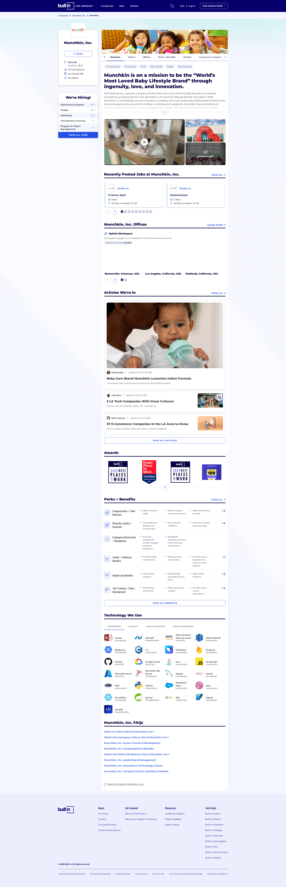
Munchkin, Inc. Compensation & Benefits (129, 748)
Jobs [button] (131, 57)
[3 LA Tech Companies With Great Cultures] (210, 400)
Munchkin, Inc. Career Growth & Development (132, 743)
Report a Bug (172, 824)
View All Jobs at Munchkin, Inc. (126, 784)
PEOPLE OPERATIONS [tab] (183, 626)
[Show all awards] (165, 487)
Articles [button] (187, 57)
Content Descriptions (109, 830)
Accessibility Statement (100, 874)
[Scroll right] (225, 57)
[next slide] (115, 212)
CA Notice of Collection (217, 874)
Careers (102, 819)
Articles (134, 6)
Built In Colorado (214, 835)
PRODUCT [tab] (133, 626)
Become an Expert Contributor (141, 819)
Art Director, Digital (117, 195)
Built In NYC (211, 846)
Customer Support (175, 813)
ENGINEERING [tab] (114, 626)
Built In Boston (213, 819)
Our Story (103, 813)
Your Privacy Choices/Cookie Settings (185, 874)
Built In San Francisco (216, 852)
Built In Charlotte (214, 824)
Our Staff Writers (107, 824)
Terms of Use (158, 874)
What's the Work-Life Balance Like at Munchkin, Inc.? (136, 754)
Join (182, 6)
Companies (107, 6)
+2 (224, 511)
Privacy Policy (141, 874)
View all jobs (78, 135)
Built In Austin (212, 813)
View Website (73, 77)
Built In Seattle (213, 857)
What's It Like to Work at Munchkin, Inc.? (129, 731)
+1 (224, 557)
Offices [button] (146, 57)
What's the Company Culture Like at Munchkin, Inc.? (136, 737)
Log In (191, 6)
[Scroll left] (104, 57)
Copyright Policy (122, 874)
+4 (224, 523)
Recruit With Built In (136, 813)
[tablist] (165, 626)
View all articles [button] (165, 440)
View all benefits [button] (165, 603)
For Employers (213, 6)
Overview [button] (115, 57)
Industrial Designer (179, 195)
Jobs (121, 6)
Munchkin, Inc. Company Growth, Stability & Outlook (136, 771)
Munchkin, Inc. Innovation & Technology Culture (133, 765)
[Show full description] (165, 112)
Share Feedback (173, 819)
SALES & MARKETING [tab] (155, 626)
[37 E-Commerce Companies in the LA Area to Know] (210, 423)
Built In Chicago (213, 830)
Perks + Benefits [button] (167, 57)
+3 (224, 574)
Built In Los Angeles (215, 841)
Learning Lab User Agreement (71, 874)
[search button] (172, 6)
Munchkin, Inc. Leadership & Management (130, 760)
